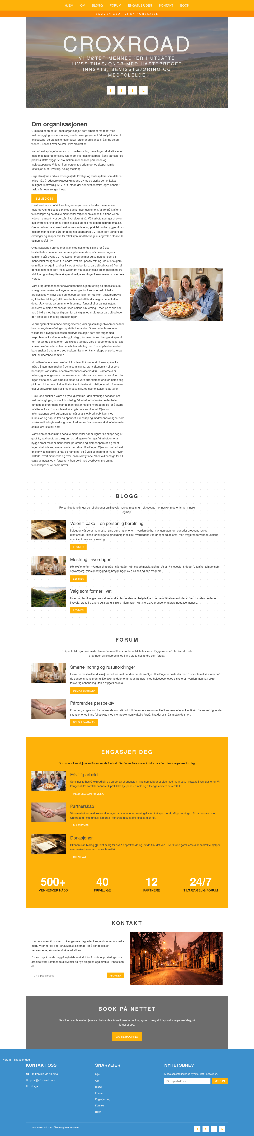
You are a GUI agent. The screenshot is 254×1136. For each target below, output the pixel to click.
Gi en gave (80, 857)
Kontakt (166, 5)
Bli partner (81, 825)
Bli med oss (44, 198)
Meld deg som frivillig (88, 793)
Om (82, 5)
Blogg (97, 5)
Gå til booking (127, 1037)
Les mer (78, 547)
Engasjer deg (140, 5)
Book (184, 5)
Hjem (69, 5)
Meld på (220, 1081)
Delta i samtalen (84, 690)
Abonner (115, 975)
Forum (115, 5)
